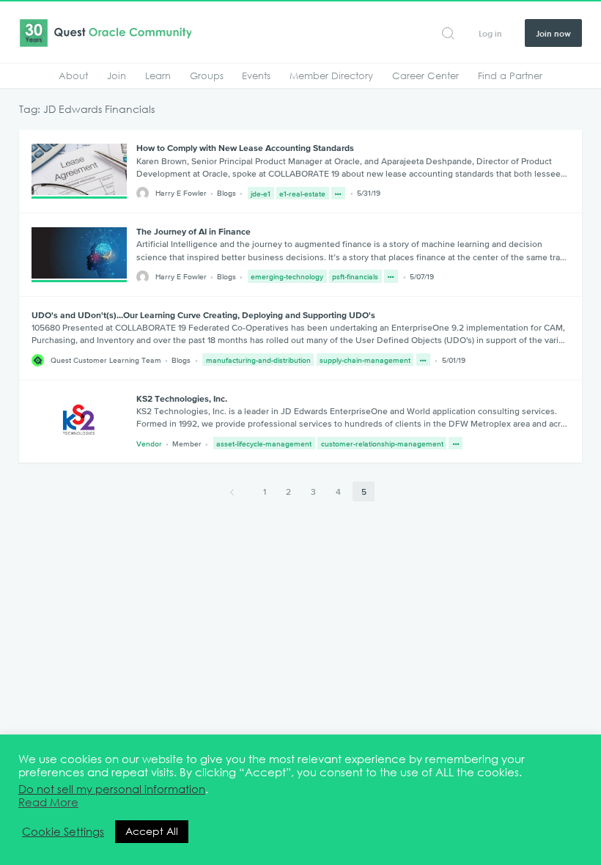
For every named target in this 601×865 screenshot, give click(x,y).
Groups (207, 75)
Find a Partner (510, 75)
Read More (48, 802)
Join (116, 75)
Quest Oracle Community (105, 33)
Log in (490, 33)
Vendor (149, 443)
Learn (158, 75)
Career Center (425, 75)
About (73, 75)
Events (256, 75)
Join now (553, 33)
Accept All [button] (151, 831)
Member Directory (331, 75)
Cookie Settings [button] (63, 832)
